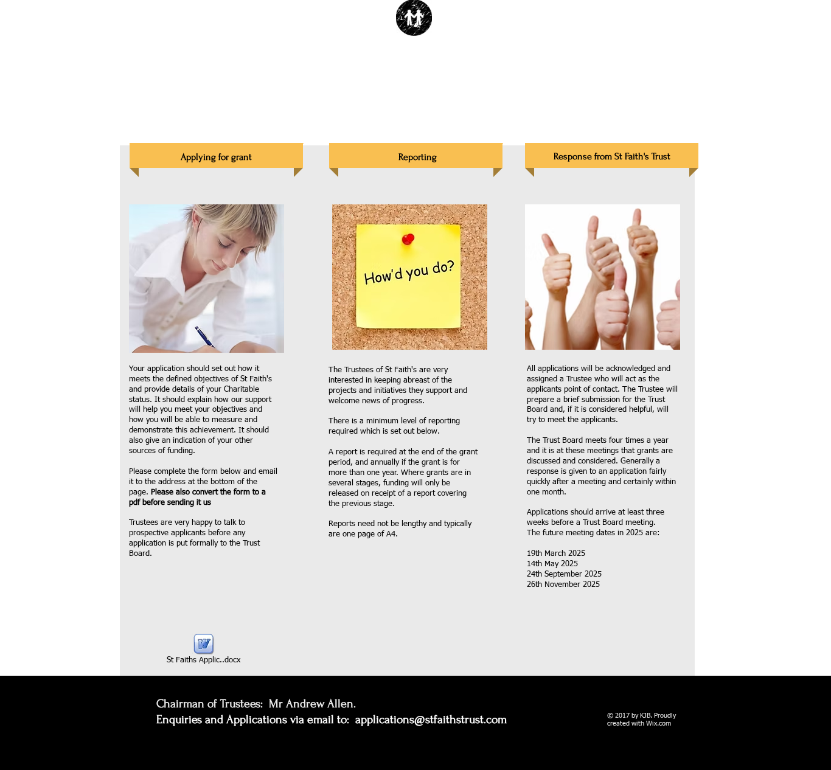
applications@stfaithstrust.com (431, 719)
